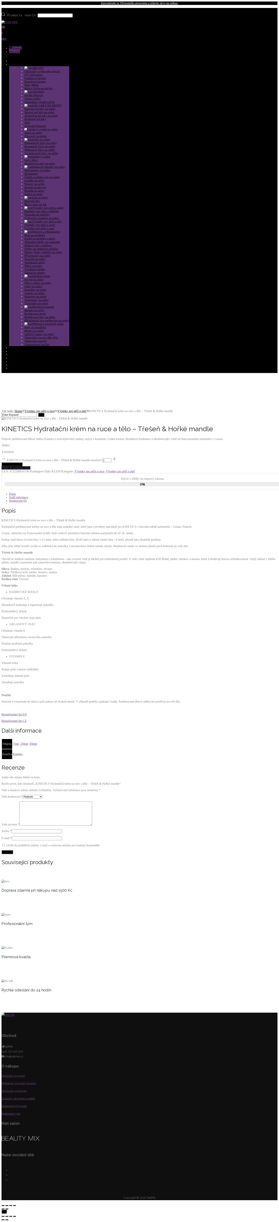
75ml (16, 743)
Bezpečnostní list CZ (14, 721)
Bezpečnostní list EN (14, 714)
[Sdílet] (6, 1205)
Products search (21, 15)
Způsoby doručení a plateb (18, 1098)
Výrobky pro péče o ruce (40, 411)
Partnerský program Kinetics (19, 1083)
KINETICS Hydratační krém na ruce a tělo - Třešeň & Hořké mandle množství (54, 460)
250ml (24, 743)
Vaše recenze (10, 824)
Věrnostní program (13, 1075)
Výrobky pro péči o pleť (72, 411)
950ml (33, 743)
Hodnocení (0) (18, 500)
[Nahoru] (4, 1212)
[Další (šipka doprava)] (6, 1208)
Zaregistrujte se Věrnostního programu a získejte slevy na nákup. (139, 3)
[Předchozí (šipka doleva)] (3, 1208)
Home (18, 411)
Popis (12, 494)
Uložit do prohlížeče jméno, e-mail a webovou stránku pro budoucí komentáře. (53, 845)
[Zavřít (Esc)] (3, 1205)
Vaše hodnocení (12, 796)
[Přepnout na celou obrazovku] (10, 1205)
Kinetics (18, 754)
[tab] (143, 494)
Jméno (7, 831)
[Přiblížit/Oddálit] (14, 1205)
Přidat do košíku (12, 464)
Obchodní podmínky (14, 1090)
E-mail (7, 838)
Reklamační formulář (14, 1106)
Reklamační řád (11, 1113)
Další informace (18, 497)
